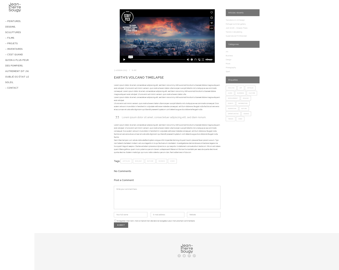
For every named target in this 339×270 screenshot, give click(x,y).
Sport (228, 71)
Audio (230, 93)
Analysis (231, 88)
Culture (252, 93)
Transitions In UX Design (235, 20)
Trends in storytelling (234, 32)
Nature (150, 161)
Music (228, 64)
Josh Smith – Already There (236, 28)
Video (172, 161)
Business (229, 56)
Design (228, 60)
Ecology (138, 161)
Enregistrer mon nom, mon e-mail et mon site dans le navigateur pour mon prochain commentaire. (156, 221)
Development (233, 98)
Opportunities (233, 113)
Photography (231, 68)
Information (242, 103)
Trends (230, 119)
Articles (126, 161)
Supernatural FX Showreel (236, 36)
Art (135, 70)
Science (162, 161)
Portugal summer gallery (236, 24)
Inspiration (232, 108)
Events (230, 103)
